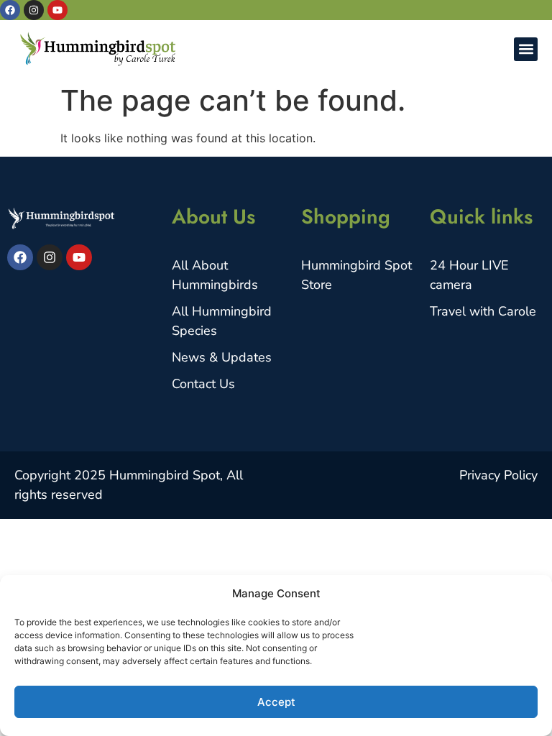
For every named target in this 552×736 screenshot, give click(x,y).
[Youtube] (57, 10)
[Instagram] (34, 10)
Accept (276, 702)
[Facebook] (10, 10)
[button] (526, 49)
